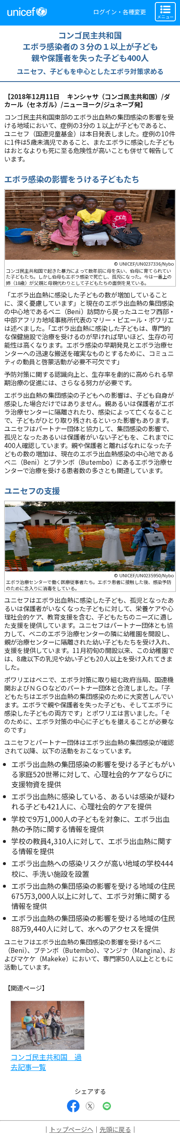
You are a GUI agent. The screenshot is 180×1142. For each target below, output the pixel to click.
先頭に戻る (115, 1129)
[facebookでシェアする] (73, 1106)
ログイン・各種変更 (119, 12)
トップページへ (71, 1129)
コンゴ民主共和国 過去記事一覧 (46, 1062)
